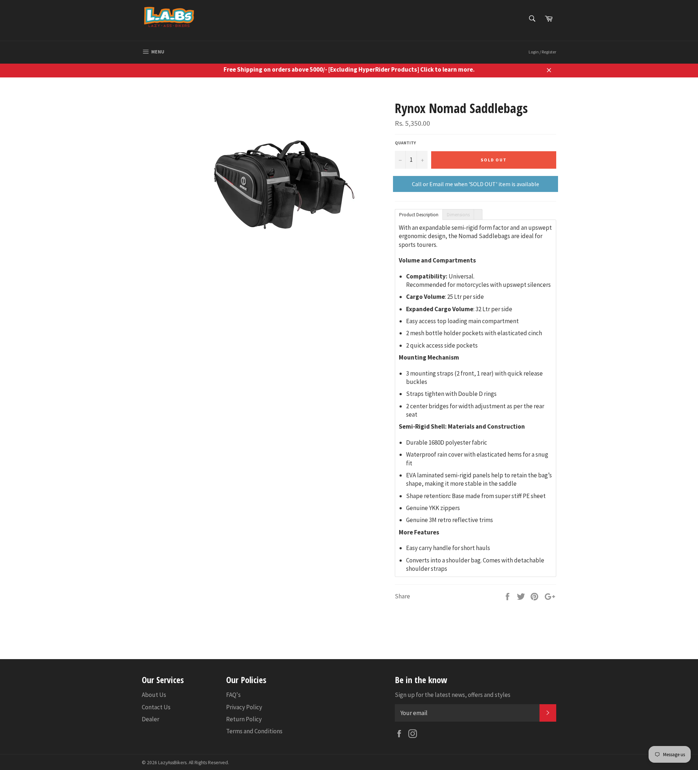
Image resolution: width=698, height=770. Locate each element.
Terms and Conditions (254, 731)
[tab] (418, 214)
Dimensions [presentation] (458, 215)
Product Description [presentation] (418, 215)
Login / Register (542, 52)
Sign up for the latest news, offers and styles (452, 695)
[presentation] (478, 214)
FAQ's (233, 695)
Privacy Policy (244, 707)
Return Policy (244, 719)
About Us (154, 695)
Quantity (405, 142)
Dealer (150, 719)
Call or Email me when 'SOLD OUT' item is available (475, 184)
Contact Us (156, 707)
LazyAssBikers (172, 762)
